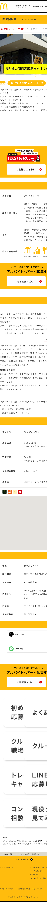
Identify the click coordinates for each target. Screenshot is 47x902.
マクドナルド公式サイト (8, 889)
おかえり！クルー (10, 28)
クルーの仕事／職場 (36, 871)
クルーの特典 (34, 874)
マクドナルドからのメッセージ (22, 6)
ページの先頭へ (22, 859)
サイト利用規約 (37, 889)
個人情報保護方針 (24, 889)
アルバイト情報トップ (7, 867)
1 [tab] (36, 77)
